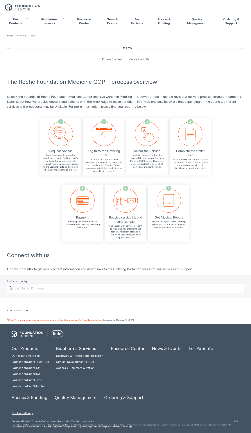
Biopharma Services (49, 21)
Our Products (15, 21)
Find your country (17, 281)
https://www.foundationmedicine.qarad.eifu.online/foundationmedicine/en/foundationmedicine (55, 320)
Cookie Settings (22, 413)
